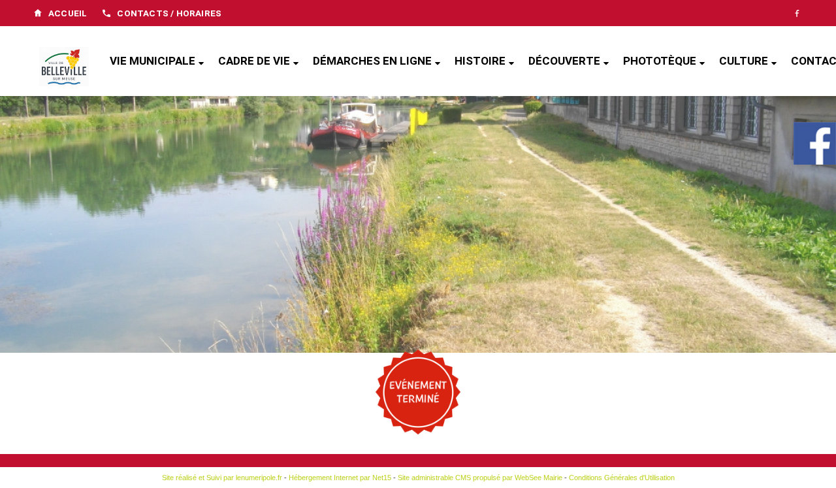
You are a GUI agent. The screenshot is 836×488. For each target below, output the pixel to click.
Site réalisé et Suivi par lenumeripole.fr (222, 477)
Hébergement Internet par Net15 (340, 477)
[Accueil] (64, 67)
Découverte (564, 60)
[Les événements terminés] (418, 392)
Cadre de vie (254, 60)
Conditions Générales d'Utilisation (622, 477)
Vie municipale (152, 60)
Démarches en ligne (372, 60)
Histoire (480, 60)
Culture (743, 60)
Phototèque (659, 60)
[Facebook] (796, 13)
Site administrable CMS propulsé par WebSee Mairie (480, 477)
